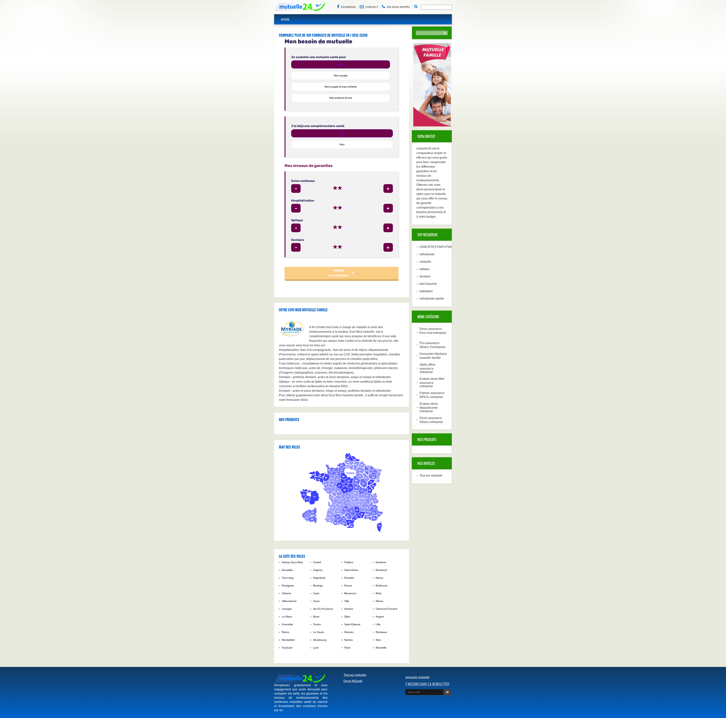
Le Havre (318, 632)
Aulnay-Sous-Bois (292, 562)
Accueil (285, 19)
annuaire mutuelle (417, 677)
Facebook (348, 7)
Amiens (348, 608)
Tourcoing (287, 577)
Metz (379, 593)
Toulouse (287, 647)
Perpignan (288, 585)
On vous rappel (398, 7)
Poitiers (348, 562)
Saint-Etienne (352, 624)
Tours (316, 601)
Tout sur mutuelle (431, 475)
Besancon (350, 593)
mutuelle (425, 261)
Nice (378, 639)
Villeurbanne (289, 601)
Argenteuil (319, 577)
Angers (380, 616)
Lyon (316, 647)
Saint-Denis (351, 570)
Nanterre (381, 562)
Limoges (287, 608)
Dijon (347, 616)
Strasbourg (319, 639)
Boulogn (318, 585)
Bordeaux (381, 632)
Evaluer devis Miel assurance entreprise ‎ (432, 382)
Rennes (349, 632)
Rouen (348, 585)
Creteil (317, 562)
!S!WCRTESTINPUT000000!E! (441, 246)
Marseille (381, 647)
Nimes (379, 601)
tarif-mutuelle (428, 283)
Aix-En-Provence (323, 608)
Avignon (318, 570)
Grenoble (287, 624)
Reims (285, 632)
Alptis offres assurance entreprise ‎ (427, 368)
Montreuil (381, 570)
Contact (371, 7)
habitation (426, 291)
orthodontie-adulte (432, 298)
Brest (316, 616)
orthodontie (427, 254)
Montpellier (288, 639)
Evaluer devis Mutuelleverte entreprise (429, 407)
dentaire (425, 276)
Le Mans (287, 616)
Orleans (286, 593)
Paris (347, 647)
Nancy (379, 577)
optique (425, 269)
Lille (378, 624)
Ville (346, 601)
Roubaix (349, 577)
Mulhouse (381, 585)
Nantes (348, 639)
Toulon (317, 624)
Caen (316, 593)
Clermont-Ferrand (386, 608)
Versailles (287, 570)
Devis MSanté (353, 681)
